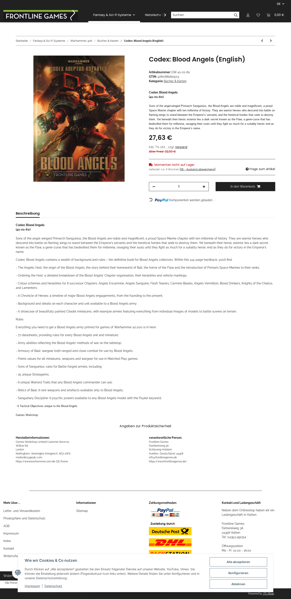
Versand (181, 147)
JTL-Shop (268, 593)
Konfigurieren (238, 573)
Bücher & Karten (175, 81)
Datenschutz (53, 586)
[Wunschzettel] (258, 15)
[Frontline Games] (40, 15)
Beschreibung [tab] (28, 213)
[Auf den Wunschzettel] (133, 63)
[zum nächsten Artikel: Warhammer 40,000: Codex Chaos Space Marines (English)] (271, 40)
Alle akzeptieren (238, 562)
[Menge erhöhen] (204, 186)
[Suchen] (235, 15)
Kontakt (8, 548)
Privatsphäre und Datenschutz (24, 518)
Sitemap (82, 511)
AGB (6, 526)
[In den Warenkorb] (19, 53)
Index (7, 541)
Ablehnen (238, 584)
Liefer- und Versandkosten (21, 511)
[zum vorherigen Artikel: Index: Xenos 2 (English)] (262, 40)
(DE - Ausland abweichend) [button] (198, 169)
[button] (248, 15)
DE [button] (279, 4)
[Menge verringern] (153, 186)
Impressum (11, 533)
